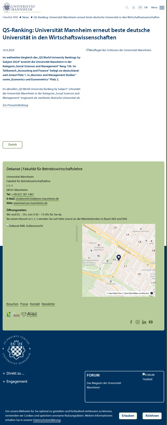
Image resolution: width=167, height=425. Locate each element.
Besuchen (12, 304)
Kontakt (35, 304)
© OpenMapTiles (114, 293)
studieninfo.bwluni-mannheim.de (37, 198)
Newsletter (48, 304)
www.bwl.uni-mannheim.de (30, 203)
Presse (24, 304)
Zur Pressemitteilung (15, 105)
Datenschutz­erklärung (47, 420)
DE (140, 7)
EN (146, 7)
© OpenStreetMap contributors (135, 293)
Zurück (12, 144)
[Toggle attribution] (152, 293)
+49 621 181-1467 (23, 194)
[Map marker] (119, 258)
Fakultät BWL (10, 17)
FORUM (93, 375)
